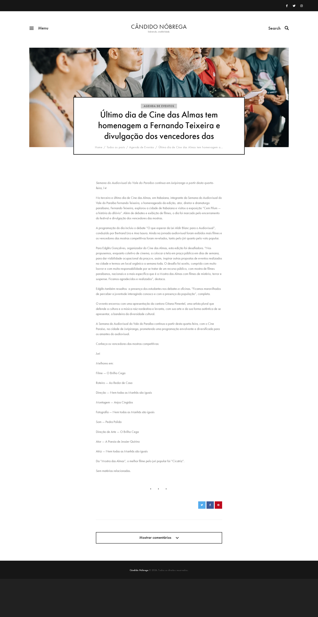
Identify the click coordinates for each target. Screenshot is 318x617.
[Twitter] (294, 5)
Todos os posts (116, 147)
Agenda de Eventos (159, 106)
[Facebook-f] (286, 5)
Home (99, 147)
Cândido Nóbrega (139, 570)
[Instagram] (301, 5)
